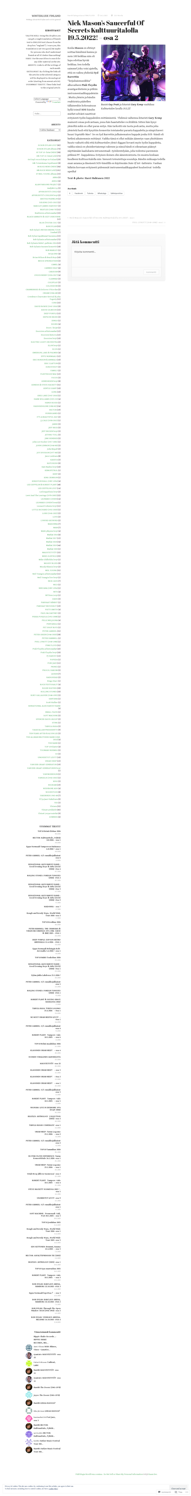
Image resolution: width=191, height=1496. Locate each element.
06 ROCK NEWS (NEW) (47, 166)
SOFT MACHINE (50, 715)
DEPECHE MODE (50, 317)
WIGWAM (52, 785)
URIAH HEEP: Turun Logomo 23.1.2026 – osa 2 (48, 1133)
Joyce (36, 1395)
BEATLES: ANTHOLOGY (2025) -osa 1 (44, 1262)
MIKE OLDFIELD (49, 556)
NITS (55, 592)
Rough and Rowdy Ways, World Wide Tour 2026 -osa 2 (44, 914)
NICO (55, 584)
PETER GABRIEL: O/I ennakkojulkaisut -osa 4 (43, 1027)
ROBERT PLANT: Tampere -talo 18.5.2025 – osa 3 (46, 1276)
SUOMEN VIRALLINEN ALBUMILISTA (45, 1057)
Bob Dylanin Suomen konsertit (43, 246)
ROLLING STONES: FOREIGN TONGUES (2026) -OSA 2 (44, 876)
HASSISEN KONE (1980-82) (45, 406)
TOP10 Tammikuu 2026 (50, 1149)
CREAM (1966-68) (50, 293)
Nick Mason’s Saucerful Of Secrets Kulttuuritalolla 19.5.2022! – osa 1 (101, 218)
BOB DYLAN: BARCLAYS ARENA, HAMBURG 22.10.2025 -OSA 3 (46, 1285)
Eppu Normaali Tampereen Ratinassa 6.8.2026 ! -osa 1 (43, 847)
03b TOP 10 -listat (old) (46, 156)
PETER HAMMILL (50, 638)
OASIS (55, 599)
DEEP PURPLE (50, 313)
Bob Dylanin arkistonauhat (45, 239)
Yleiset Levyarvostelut (48, 813)
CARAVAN (53, 271)
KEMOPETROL (51, 470)
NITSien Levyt (51, 595)
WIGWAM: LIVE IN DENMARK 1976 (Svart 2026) (45, 1108)
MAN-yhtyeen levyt (49, 531)
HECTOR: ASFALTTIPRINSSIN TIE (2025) (43, 1255)
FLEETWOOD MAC (48, 374)
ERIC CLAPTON (51, 363)
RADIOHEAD (52, 677)
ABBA (55, 177)
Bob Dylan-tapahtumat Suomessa (42, 236)
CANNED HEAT (51, 268)
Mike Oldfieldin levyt (48, 559)
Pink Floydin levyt (49, 652)
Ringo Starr (52, 681)
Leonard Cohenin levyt (47, 506)
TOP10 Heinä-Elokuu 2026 (49, 831)
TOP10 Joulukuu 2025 (51, 1222)
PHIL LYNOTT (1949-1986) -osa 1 (147, 222)
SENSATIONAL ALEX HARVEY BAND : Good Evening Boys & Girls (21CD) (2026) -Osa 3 (44, 886)
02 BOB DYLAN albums (47, 149)
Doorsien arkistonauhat (46, 331)
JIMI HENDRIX (51, 438)
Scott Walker (52, 702)
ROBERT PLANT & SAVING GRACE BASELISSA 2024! (46, 1000)
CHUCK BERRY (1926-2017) (46, 275)
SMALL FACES (51, 712)
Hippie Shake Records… (45, 1336)
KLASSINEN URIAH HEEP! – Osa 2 (45, 1076)
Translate (56, 102)
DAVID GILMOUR (49, 310)
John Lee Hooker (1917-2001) (45, 442)
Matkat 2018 (51, 542)
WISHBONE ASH (50, 788)
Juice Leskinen (51, 456)
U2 (56, 754)
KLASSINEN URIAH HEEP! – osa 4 (45, 1050)
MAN (55, 527)
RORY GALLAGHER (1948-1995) (44, 695)
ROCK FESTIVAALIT (49, 684)
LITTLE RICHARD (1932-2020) (45, 510)
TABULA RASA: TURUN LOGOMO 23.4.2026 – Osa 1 (46, 1009)
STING (55, 722)
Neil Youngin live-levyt (47, 577)
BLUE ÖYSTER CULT (48, 223)
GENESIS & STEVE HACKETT (44, 385)
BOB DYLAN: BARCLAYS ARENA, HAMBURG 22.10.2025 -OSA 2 (46, 1300)
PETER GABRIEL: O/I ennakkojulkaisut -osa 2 (43, 1142)
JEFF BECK (53, 427)
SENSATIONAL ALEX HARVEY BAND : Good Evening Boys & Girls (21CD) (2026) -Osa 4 (44, 866)
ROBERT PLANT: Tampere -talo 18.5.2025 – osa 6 (46, 1036)
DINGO (55, 320)
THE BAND (53, 743)
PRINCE (54, 667)
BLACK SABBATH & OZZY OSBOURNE (44, 217)
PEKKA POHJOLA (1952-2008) (45, 616)
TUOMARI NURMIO (49, 750)
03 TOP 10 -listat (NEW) (46, 152)
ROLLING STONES (49, 691)
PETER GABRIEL (49, 631)
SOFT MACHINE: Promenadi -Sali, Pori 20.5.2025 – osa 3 (45, 1214)
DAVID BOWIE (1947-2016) (46, 306)
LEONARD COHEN (49, 499)
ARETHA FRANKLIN (49, 199)
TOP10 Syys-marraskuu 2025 (48, 1268)
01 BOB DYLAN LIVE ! (47, 145)
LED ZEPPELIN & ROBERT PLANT (42, 484)
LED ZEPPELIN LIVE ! (47, 488)
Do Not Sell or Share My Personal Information (123, 1474)
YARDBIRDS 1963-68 (49, 795)
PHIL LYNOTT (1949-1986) (46, 642)
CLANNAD (53, 279)
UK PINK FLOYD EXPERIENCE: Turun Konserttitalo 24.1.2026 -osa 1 (44, 1157)
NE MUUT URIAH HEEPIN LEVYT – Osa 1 (45, 1018)
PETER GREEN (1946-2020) (45, 634)
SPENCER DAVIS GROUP (47, 719)
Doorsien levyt (50, 338)
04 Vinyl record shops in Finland (42, 159)
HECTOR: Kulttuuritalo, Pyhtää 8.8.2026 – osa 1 (47, 839)
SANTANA (53, 699)
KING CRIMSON (51, 477)
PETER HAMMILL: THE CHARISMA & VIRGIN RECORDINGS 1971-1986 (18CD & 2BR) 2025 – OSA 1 (43, 931)
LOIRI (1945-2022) (50, 513)
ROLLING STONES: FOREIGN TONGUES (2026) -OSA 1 (44, 991)
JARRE (55, 424)
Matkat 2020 (52, 549)
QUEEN (54, 674)
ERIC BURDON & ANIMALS (45, 360)
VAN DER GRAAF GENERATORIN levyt (44, 768)
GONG (54, 392)
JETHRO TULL (51, 435)
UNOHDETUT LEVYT (47, 757)
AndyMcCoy (52, 188)
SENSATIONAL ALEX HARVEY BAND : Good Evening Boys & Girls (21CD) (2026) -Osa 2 (44, 897)
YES (56, 802)
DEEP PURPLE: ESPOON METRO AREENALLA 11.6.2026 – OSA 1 (46, 941)
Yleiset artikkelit (49, 810)
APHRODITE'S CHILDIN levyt (45, 195)
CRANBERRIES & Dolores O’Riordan (42, 289)
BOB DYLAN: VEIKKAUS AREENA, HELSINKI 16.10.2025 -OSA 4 (46, 1318)
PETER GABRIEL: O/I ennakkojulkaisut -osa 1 (43, 1205)
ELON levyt (53, 345)
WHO (55, 781)
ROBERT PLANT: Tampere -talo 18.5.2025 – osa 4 (46, 1181)
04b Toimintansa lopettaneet (45, 163)
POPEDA (54, 659)
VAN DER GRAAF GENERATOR (43, 764)
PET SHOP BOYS (50, 627)
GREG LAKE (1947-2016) (47, 395)
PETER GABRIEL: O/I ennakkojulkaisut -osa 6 (43, 856)
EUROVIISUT (52, 367)
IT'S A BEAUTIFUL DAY (47, 417)
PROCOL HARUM (50, 670)
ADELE (55, 181)
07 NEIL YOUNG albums (46, 174)
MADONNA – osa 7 (52, 906)
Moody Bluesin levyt (49, 567)
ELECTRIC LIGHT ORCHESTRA (44, 342)
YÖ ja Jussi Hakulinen (48, 799)
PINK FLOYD (51, 645)
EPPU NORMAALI (49, 356)
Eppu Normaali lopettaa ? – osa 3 (45, 1293)
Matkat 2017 (51, 538)
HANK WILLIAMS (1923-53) (46, 399)
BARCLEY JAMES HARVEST (46, 206)
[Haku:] (47, 113)
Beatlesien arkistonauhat (46, 213)
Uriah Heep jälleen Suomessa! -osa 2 (44, 1174)
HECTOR (53, 410)
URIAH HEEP (51, 761)
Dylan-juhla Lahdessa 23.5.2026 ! (46, 975)
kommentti (151, 272)
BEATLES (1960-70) (48, 209)
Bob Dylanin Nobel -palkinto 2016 (42, 243)
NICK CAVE (53, 581)
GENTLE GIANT (50, 388)
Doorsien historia (49, 335)
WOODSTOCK (52, 792)
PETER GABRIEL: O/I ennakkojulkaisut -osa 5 (43, 983)
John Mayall (52, 449)
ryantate (38, 1354)
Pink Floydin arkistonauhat (45, 649)
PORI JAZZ (52, 663)
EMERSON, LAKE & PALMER (45, 352)
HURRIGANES (51, 413)
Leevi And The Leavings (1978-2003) (41, 495)
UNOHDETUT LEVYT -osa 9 (49, 1198)
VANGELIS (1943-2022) (48, 778)
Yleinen (53, 806)
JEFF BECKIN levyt (50, 431)
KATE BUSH (52, 463)
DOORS (54, 324)
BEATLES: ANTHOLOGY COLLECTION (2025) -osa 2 (44, 1117)
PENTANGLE (52, 624)
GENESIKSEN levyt (49, 381)
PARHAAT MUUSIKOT (47, 606)
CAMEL (54, 264)
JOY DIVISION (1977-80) (47, 452)
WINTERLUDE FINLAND (46, 16)
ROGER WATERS (49, 688)
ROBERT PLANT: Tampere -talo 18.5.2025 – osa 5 (46, 1099)
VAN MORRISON (50, 774)
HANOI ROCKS (51, 403)
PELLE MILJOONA (50, 620)
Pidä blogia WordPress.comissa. (89, 1474)
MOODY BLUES (51, 563)
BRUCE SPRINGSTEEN (48, 261)
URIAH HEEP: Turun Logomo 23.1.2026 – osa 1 (48, 1166)
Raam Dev (152, 1474)
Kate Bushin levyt (49, 467)
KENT (55, 474)
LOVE (55, 517)
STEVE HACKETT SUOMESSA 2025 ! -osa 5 (44, 1190)
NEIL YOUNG (51, 570)
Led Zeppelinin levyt (48, 492)
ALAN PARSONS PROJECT (46, 184)
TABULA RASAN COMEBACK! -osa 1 (45, 1125)
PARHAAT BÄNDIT (49, 602)
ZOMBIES (53, 817)
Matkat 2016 (52, 535)
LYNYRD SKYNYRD (49, 520)
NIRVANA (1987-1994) (48, 588)
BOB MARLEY (52, 250)
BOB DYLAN (51, 226)
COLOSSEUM (52, 286)
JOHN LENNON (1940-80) (47, 445)
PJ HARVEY (52, 656)
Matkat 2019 (51, 545)
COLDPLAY (53, 282)
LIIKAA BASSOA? (48, 1403)
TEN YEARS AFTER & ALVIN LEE (43, 733)
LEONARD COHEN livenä (47, 502)
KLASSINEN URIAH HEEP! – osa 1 (45, 1083)
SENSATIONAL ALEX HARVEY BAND (44, 706)
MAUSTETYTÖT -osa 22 (50, 1063)
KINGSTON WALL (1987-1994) (45, 481)
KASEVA (54, 460)
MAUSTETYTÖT (49, 552)
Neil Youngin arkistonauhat (44, 574)
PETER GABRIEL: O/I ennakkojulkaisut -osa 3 (43, 1091)
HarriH (37, 1370)
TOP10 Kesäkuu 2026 (51, 922)
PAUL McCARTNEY (49, 613)
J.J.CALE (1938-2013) (49, 420)
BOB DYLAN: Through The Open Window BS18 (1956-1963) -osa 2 (46, 1309)
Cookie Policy (53, 1489)
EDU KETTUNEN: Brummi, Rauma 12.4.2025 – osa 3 (46, 1248)
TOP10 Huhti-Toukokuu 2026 (48, 957)
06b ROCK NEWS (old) (46, 170)
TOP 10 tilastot (51, 747)
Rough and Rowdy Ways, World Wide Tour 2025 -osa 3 (44, 1239)
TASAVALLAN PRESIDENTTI (45, 730)
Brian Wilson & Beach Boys (45, 257)
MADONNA (53, 524)
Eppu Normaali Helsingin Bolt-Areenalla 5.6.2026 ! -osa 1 (47, 949)
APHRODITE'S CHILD (48, 191)
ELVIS (55, 349)
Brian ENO (53, 254)
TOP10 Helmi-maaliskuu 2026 (48, 1044)
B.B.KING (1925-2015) (48, 202)
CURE (54, 303)
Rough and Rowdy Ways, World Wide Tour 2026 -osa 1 (44, 1230)
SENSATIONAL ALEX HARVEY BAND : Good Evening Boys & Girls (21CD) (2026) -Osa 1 (44, 966)
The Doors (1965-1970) (50, 1387)
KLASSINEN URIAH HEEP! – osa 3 (45, 1070)
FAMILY (54, 370)
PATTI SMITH (51, 609)
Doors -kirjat (52, 328)
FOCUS (54, 377)
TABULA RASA (51, 726)
